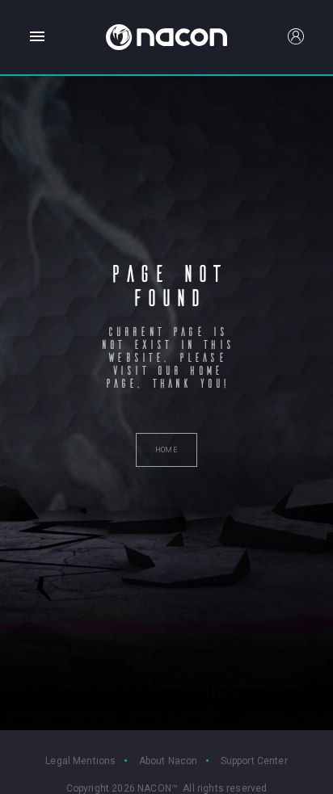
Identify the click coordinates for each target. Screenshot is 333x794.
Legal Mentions (80, 761)
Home (39, 99)
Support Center (254, 761)
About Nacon (168, 761)
